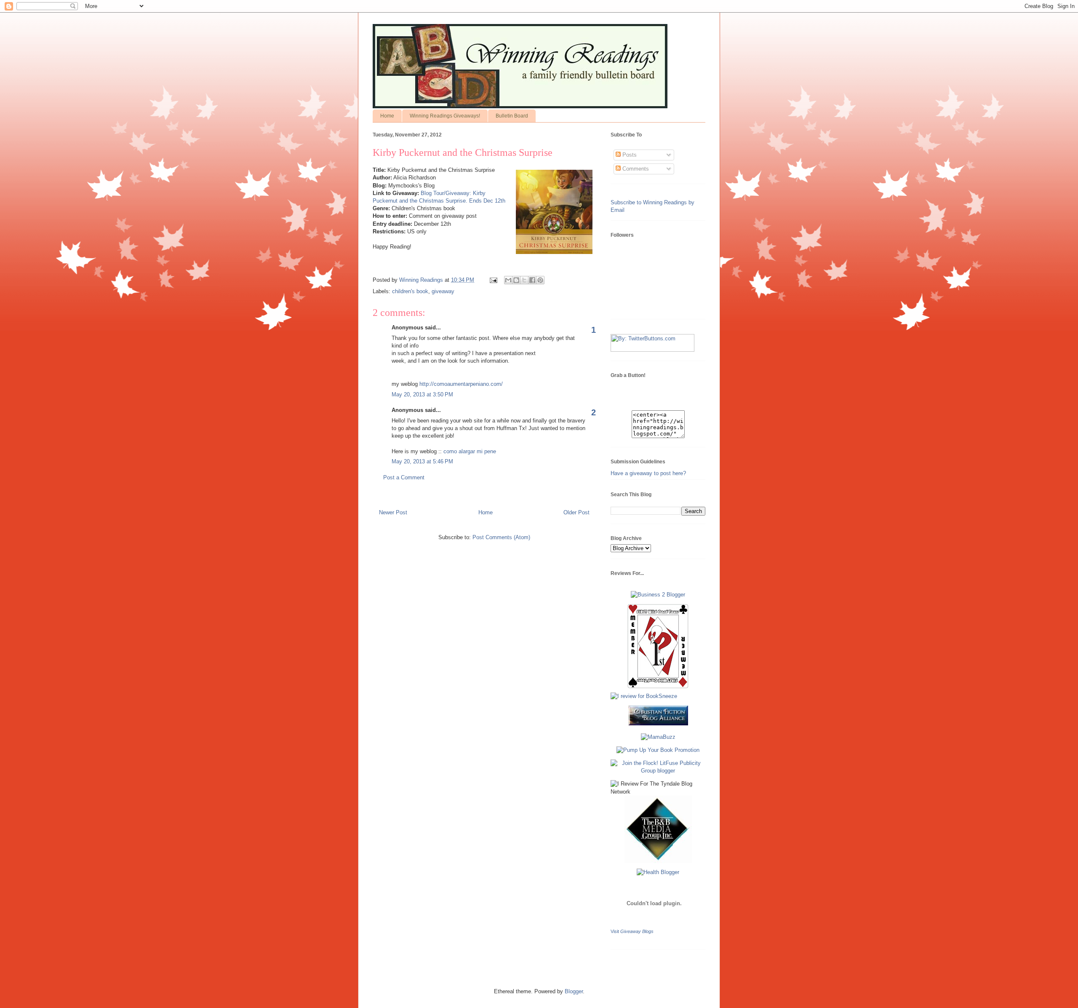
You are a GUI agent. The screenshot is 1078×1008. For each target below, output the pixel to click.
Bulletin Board (512, 116)
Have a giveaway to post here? (648, 473)
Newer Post (393, 512)
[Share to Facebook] (532, 280)
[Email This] (508, 280)
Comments (635, 169)
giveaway (443, 291)
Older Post (576, 512)
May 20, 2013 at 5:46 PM (422, 461)
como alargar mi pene (469, 451)
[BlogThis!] (516, 280)
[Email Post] (493, 280)
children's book (410, 291)
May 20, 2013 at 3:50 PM (422, 394)
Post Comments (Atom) (501, 537)
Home (387, 116)
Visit (632, 931)
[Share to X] (524, 280)
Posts (629, 155)
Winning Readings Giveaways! (445, 116)
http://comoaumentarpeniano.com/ (461, 384)
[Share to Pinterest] (540, 280)
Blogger (574, 991)
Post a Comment (403, 477)
